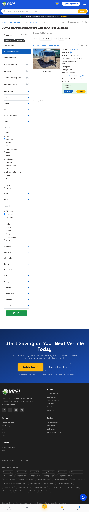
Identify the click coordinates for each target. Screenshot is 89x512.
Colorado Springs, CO (76, 76)
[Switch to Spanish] (57, 3)
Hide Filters (24, 35)
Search (82, 11)
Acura (8, 136)
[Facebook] (4, 410)
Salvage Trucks (21, 483)
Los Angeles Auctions (57, 487)
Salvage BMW (62, 472)
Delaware (9, 218)
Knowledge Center (8, 422)
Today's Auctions (53, 400)
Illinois (8, 227)
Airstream (9, 139)
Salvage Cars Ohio (77, 479)
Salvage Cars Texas (9, 479)
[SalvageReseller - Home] (9, 3)
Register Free (29, 367)
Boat (8, 179)
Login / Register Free (71, 4)
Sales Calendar (52, 407)
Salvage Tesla (7, 476)
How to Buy (6, 426)
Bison (8, 175)
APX (7, 133)
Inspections (51, 426)
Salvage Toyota (8, 472)
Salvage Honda (21, 472)
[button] (16, 91)
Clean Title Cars (35, 483)
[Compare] (82, 45)
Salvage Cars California (65, 476)
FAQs (3, 429)
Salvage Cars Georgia (60, 479)
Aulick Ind (9, 159)
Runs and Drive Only (11, 84)
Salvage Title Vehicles (65, 483)
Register (4, 450)
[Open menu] (84, 3)
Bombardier (10, 182)
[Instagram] (10, 410)
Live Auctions (51, 397)
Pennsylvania (11, 237)
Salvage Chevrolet (48, 472)
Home (4, 22)
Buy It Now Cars (49, 483)
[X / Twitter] (22, 410)
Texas (8, 240)
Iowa (7, 221)
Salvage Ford (34, 472)
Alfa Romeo (10, 146)
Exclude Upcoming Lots (12, 78)
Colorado (33, 22)
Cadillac (9, 188)
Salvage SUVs (7, 483)
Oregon (8, 234)
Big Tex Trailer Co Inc (13, 172)
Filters (63, 22)
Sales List (50, 410)
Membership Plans (8, 447)
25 (61, 39)
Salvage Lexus (45, 491)
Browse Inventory (58, 367)
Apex (8, 152)
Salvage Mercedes (77, 472)
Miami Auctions (73, 487)
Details (81, 91)
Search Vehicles (52, 394)
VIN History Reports (54, 432)
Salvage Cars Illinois (43, 479)
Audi (8, 156)
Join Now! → (65, 17)
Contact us (5, 435)
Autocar (9, 162)
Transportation (52, 422)
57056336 (74, 49)
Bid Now (68, 91)
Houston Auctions (40, 487)
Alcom (8, 143)
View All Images (46, 71)
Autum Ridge (11, 166)
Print (85, 22)
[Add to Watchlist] (78, 45)
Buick (8, 185)
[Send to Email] (85, 45)
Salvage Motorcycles (24, 487)
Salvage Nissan (21, 476)
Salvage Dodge (49, 476)
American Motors (12, 149)
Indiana (9, 231)
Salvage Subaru (20, 491)
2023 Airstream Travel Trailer (46, 45)
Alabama (9, 211)
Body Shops (51, 429)
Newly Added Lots (10, 57)
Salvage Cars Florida (26, 479)
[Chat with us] (83, 497)
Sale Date (45, 39)
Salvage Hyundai (35, 476)
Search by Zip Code (11, 64)
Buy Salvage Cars (17, 22)
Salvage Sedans (8, 487)
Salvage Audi (33, 491)
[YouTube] (16, 410)
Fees (3, 432)
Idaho (8, 224)
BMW (8, 169)
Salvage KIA (7, 491)
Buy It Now (7, 71)
